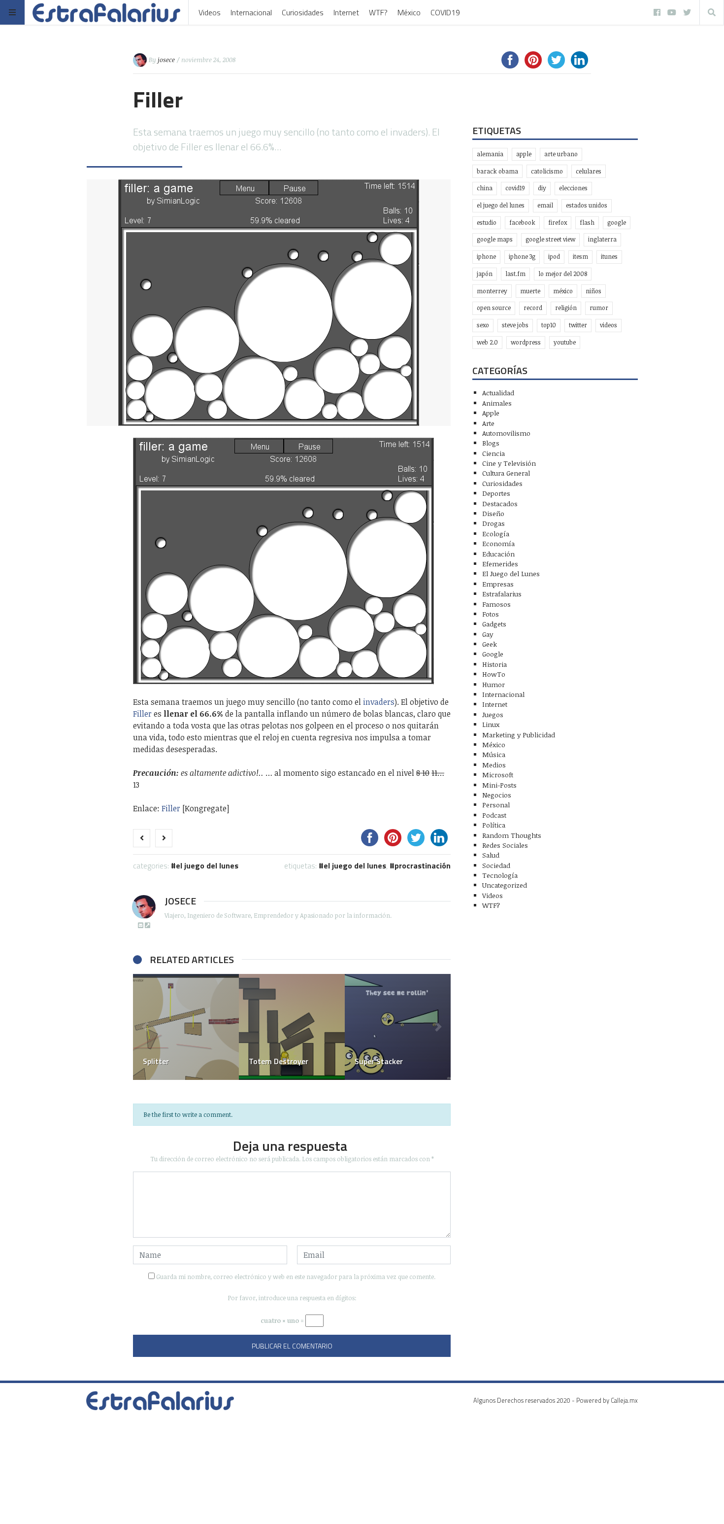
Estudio (486, 222)
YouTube (565, 342)
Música (493, 754)
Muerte (530, 291)
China (485, 188)
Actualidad (498, 392)
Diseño (493, 513)
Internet (346, 12)
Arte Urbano (561, 154)
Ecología (495, 533)
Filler (142, 713)
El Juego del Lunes (207, 865)
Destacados (500, 503)
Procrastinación (423, 865)
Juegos (492, 714)
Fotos (490, 614)
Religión (566, 308)
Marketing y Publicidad (518, 734)
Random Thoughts (511, 835)
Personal (496, 804)
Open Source (494, 308)
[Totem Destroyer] (292, 1027)
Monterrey (492, 291)
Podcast (494, 815)
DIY (542, 188)
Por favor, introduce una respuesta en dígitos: (292, 1297)
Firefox (557, 222)
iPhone (486, 256)
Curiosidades (303, 12)
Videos (209, 12)
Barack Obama (497, 171)
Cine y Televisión (509, 463)
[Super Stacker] (398, 1027)
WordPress (526, 342)
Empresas (498, 584)
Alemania (490, 154)
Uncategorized (504, 885)
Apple (523, 154)
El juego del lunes (355, 865)
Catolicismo (547, 171)
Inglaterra (602, 239)
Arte (488, 423)
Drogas (493, 523)
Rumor (599, 308)
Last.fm (515, 274)
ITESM (580, 256)
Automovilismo (506, 433)
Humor (493, 684)
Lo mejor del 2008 (562, 274)
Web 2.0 (487, 342)
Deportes (496, 493)
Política (493, 825)
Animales (497, 403)
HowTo (493, 674)
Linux (490, 724)
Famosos (496, 604)
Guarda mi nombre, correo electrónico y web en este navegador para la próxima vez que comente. (295, 1276)
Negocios (496, 794)
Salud (490, 855)
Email (545, 205)
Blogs (490, 443)
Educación (498, 553)
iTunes (609, 256)
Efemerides (500, 563)
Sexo (483, 325)
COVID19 (445, 12)
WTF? (378, 12)
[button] (145, 1027)
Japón (485, 274)
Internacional (251, 12)
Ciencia (493, 453)
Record (533, 308)
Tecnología (500, 875)
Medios (494, 764)
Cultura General (506, 473)
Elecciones (573, 188)
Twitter (578, 325)
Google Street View (550, 239)
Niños (593, 291)
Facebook (522, 222)
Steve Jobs (515, 325)
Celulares (588, 171)
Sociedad (496, 865)
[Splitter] (186, 1027)
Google (616, 222)
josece (166, 59)
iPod (554, 256)
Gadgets (494, 623)
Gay (487, 634)
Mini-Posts (499, 785)
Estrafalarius (502, 593)
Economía (498, 543)
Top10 (548, 325)
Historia (494, 664)
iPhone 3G (522, 256)
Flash (587, 222)
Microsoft (497, 774)
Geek (489, 644)
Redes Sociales (505, 845)
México (409, 12)
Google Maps (495, 239)
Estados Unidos (586, 205)
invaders (379, 701)
